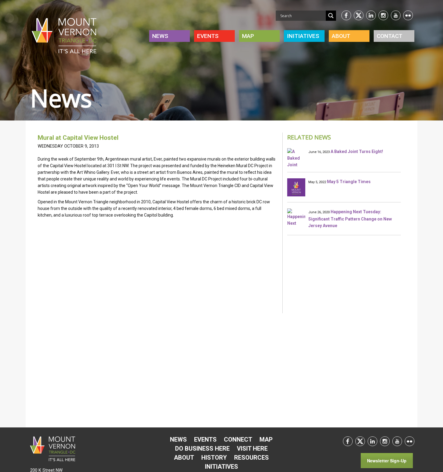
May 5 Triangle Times (349, 181)
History (214, 458)
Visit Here (252, 448)
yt (395, 15)
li (370, 15)
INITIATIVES (303, 36)
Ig (383, 15)
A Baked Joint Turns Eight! (357, 151)
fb (346, 15)
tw (358, 15)
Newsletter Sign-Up (387, 461)
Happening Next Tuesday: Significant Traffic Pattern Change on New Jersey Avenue (350, 218)
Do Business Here (202, 448)
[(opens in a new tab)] (296, 187)
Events (207, 36)
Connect (238, 439)
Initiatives (221, 467)
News (160, 36)
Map (248, 36)
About (341, 36)
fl (408, 15)
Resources (251, 458)
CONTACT (389, 36)
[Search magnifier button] (331, 16)
